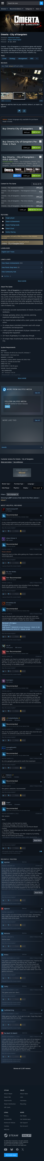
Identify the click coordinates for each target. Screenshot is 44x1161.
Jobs (21, 1097)
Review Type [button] (6, 484)
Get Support (24, 1122)
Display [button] (25, 488)
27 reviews (9, 573)
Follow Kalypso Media (16, 401)
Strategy (12, 58)
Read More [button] (37, 840)
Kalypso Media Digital (14, 39)
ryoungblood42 (11, 747)
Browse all (37, 184)
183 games (9, 720)
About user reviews (6, 462)
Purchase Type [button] (18, 484)
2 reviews (16, 777)
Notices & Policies (9, 1122)
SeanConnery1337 (12, 509)
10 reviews (17, 804)
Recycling (23, 1104)
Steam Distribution (10, 1104)
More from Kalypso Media (19, 389)
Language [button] (31, 484)
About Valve (24, 1093)
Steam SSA (7, 1097)
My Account (24, 1126)
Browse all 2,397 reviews (22, 1068)
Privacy (6, 1116)
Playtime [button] (16, 488)
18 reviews (17, 720)
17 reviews (9, 511)
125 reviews (9, 682)
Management (22, 58)
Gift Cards (7, 1107)
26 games (8, 777)
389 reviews (9, 540)
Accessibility (8, 1119)
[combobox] (23, 3)
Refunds (6, 1129)
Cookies (6, 1126)
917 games (9, 804)
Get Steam (23, 1116)
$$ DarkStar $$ (11, 603)
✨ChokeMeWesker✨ (13, 718)
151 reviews (9, 749)
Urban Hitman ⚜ (11, 538)
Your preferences (18, 462)
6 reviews (8, 604)
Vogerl (8, 802)
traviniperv (9, 680)
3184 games (9, 647)
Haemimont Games (14, 37)
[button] (4, 8)
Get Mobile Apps (11, 1155)
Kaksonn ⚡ (10, 775)
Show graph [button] (36, 488)
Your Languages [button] (11, 494)
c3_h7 (8, 645)
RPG (31, 58)
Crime (4, 58)
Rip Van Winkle (11, 571)
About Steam (8, 1093)
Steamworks (8, 1100)
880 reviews (18, 647)
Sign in (3, 104)
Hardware (23, 1100)
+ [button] (36, 58)
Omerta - (28, 165)
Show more (36, 165)
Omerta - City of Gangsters (22, 161)
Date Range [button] (5, 488)
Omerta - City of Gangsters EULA (13, 243)
